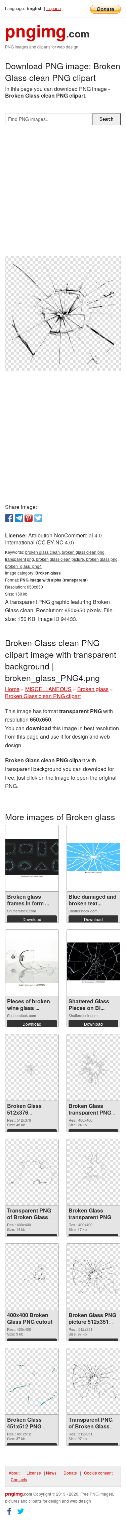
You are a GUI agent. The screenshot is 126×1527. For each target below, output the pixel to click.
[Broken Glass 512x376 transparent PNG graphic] (32, 1067)
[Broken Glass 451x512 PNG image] (32, 1381)
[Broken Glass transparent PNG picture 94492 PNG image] (93, 1067)
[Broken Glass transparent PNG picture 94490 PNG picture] (93, 1172)
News (51, 1473)
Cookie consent (98, 1473)
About (14, 1473)
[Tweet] (38, 518)
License (34, 1473)
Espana (53, 8)
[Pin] (29, 518)
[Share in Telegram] (19, 518)
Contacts (19, 1479)
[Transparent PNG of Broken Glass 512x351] (93, 1381)
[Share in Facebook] (9, 518)
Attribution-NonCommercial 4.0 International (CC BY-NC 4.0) (53, 538)
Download (32, 919)
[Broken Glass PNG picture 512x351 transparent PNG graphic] (93, 1276)
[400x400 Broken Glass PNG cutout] (32, 1276)
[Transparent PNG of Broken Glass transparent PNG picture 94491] (32, 1172)
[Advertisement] (63, 193)
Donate (70, 1473)
